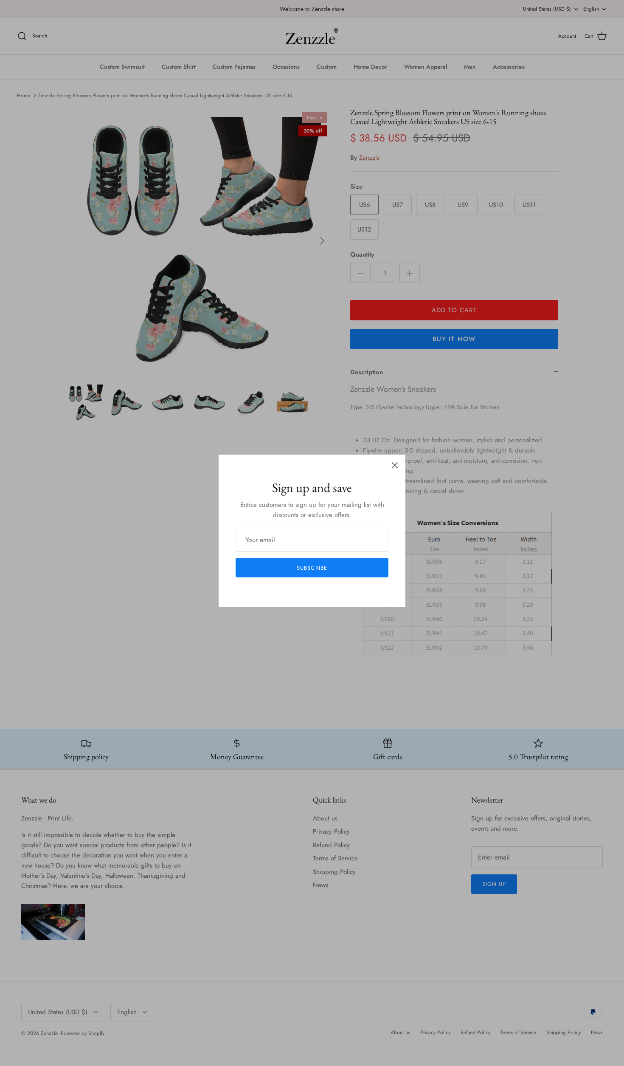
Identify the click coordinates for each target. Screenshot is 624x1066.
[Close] (394, 465)
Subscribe (312, 568)
